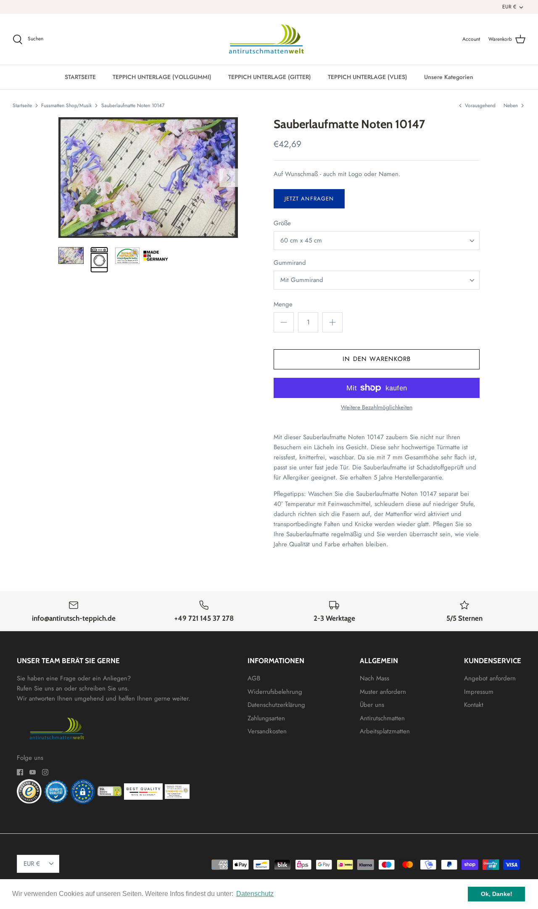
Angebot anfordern (490, 678)
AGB (254, 678)
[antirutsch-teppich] (269, 39)
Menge (283, 304)
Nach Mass (374, 678)
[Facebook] (20, 772)
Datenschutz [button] (255, 893)
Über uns (372, 704)
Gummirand (290, 262)
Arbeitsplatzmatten (385, 731)
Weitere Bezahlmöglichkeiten (376, 407)
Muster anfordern (383, 691)
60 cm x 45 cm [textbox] (301, 240)
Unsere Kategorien (448, 77)
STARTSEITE (80, 77)
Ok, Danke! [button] (496, 894)
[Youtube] (32, 772)
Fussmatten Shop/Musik (66, 105)
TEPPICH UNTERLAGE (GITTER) (269, 77)
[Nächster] (228, 178)
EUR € (509, 7)
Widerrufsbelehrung (275, 691)
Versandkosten (267, 731)
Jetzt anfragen (309, 199)
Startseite (22, 105)
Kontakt (473, 704)
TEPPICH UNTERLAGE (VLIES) (367, 77)
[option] (148, 177)
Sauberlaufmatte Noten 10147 (132, 105)
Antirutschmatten (382, 718)
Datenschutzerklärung (276, 704)
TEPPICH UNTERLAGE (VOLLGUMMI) (162, 77)
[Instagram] (45, 772)
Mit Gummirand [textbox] (301, 280)
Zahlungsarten (266, 718)
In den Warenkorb (377, 359)
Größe (282, 223)
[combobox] (377, 240)
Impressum (478, 691)
